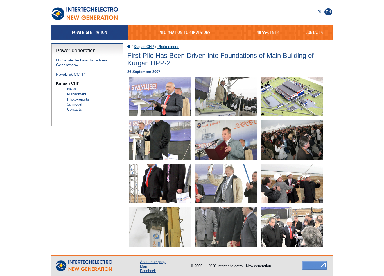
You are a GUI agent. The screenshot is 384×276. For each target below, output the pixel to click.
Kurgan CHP (67, 83)
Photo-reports (78, 99)
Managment (76, 94)
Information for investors (184, 32)
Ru (319, 12)
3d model (74, 104)
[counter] (314, 265)
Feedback (148, 271)
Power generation (89, 32)
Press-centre (268, 32)
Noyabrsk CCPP (70, 74)
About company (153, 262)
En (328, 12)
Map (143, 266)
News (71, 89)
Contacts (314, 32)
